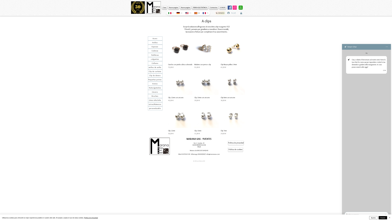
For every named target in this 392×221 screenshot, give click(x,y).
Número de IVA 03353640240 (199, 150)
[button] (241, 13)
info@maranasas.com (213, 154)
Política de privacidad (91, 218)
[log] (366, 130)
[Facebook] (230, 8)
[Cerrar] (389, 217)
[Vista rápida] (180, 49)
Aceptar (382, 218)
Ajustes (373, 218)
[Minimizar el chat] (386, 46)
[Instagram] (235, 8)
